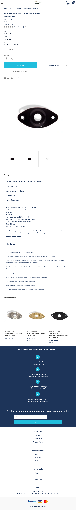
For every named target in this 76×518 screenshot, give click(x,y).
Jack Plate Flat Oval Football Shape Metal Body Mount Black (58, 336)
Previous (5, 321)
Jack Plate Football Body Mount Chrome (13, 335)
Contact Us (38, 439)
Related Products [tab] (10, 297)
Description (8, 175)
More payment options (20, 71)
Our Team (38, 435)
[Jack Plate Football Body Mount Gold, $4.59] (37, 316)
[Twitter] (15, 78)
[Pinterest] (19, 78)
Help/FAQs (38, 454)
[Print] (12, 78)
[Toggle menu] (3, 2)
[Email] (8, 78)
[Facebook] (5, 78)
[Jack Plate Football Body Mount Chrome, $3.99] (14, 316)
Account (38, 473)
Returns (38, 461)
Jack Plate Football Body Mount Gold (36, 335)
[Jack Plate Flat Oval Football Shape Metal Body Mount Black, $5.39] (59, 316)
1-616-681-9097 (38, 491)
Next (69, 321)
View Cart (38, 476)
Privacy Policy (38, 442)
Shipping (38, 457)
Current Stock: (9, 49)
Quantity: (7, 55)
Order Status (38, 480)
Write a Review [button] (29, 27)
